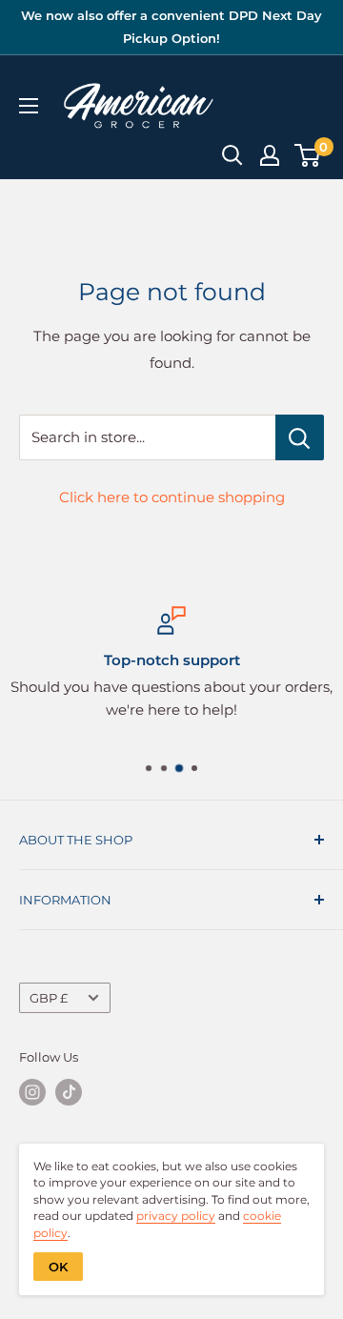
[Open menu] (28, 105)
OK (58, 1266)
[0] (308, 155)
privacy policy (175, 1215)
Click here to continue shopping (172, 497)
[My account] (269, 155)
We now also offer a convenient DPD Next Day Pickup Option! (171, 27)
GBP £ (49, 998)
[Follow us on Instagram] (32, 1092)
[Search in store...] (299, 437)
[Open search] (232, 155)
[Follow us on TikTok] (68, 1092)
